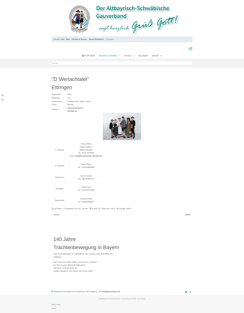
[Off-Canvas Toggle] (190, 49)
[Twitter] (190, 292)
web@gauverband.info (111, 291)
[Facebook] (186, 292)
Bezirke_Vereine (81, 209)
